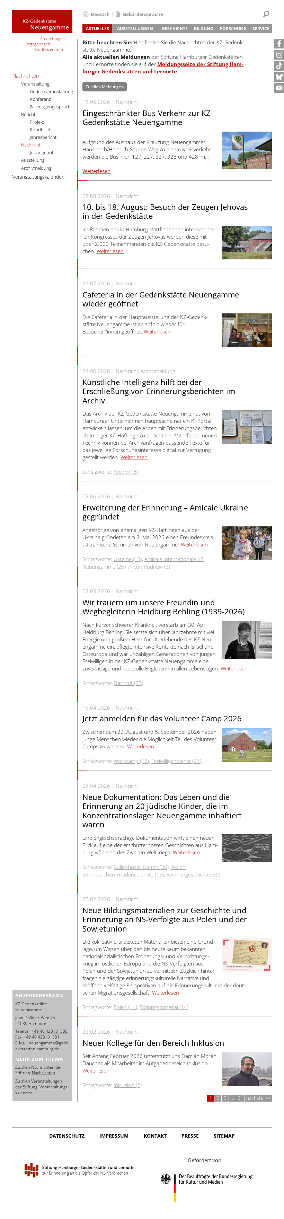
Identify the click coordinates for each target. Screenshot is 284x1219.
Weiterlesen (96, 171)
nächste (255, 1098)
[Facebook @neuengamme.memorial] (279, 43)
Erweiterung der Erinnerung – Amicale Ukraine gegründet (165, 512)
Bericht (28, 114)
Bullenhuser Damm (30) (141, 866)
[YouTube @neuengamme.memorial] (279, 88)
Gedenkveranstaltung (51, 91)
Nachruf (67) (128, 682)
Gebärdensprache (143, 14)
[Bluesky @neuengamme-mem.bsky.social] (279, 77)
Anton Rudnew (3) (149, 566)
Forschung (233, 29)
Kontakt (155, 1135)
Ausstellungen (135, 29)
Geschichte (175, 29)
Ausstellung (33, 160)
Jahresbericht (43, 137)
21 (240, 1098)
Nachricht (31, 145)
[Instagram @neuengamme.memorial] (279, 55)
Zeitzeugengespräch (50, 107)
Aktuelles (97, 29)
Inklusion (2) (128, 1085)
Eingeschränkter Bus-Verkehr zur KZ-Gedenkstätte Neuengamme (147, 117)
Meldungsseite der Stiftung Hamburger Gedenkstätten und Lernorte (162, 68)
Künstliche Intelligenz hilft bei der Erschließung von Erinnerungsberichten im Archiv (158, 391)
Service (260, 29)
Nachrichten (25, 75)
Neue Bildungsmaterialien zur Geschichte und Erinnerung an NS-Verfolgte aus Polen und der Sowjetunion (164, 919)
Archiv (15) (126, 471)
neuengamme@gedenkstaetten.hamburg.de (41, 1046)
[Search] (266, 14)
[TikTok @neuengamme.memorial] (279, 66)
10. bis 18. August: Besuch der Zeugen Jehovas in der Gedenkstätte (165, 211)
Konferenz (40, 99)
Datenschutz (67, 1135)
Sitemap (224, 1135)
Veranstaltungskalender (37, 176)
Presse (190, 1135)
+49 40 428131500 (50, 1031)
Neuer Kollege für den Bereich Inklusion (153, 1043)
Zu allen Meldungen (105, 87)
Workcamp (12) (131, 760)
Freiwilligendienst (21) (176, 760)
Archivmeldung (36, 168)
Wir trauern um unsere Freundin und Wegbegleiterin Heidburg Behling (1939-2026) (163, 606)
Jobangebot (41, 152)
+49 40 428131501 (42, 1037)
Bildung (203, 29)
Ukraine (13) (128, 558)
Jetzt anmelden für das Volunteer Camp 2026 (162, 718)
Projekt (37, 122)
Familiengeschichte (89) (193, 874)
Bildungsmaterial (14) (164, 1007)
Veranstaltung (35, 84)
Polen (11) (125, 1007)
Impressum (113, 1135)
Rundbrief (40, 129)
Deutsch (100, 14)
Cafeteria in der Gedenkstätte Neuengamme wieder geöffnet (160, 299)
